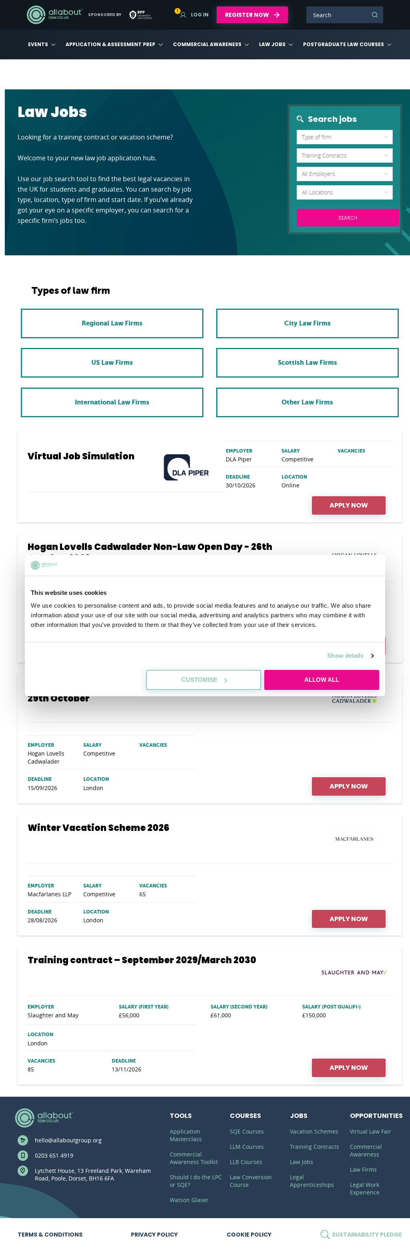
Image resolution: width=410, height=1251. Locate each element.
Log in (194, 14)
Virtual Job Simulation (81, 456)
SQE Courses (247, 1131)
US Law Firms (112, 362)
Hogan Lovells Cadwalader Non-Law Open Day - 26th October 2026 (150, 553)
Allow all (321, 679)
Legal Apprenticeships (312, 1180)
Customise (199, 679)
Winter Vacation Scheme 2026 (98, 828)
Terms (50, 1235)
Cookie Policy (249, 1235)
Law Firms (363, 1169)
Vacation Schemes (314, 1131)
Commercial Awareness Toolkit (194, 1158)
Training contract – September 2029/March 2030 (142, 960)
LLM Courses (247, 1146)
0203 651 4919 (54, 1155)
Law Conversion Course (251, 1180)
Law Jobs (272, 44)
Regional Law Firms (112, 323)
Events (38, 44)
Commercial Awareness (207, 44)
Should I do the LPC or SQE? (196, 1180)
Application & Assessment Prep (110, 44)
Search (374, 14)
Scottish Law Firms (307, 362)
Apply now (349, 505)
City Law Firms (307, 323)
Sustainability (366, 1235)
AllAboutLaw (54, 15)
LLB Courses (246, 1162)
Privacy (154, 1235)
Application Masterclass (186, 1135)
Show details (345, 655)
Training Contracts (314, 1146)
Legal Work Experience (365, 1188)
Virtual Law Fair (370, 1131)
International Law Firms (112, 402)
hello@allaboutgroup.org (68, 1140)
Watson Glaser (189, 1200)
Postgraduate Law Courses (343, 44)
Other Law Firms (307, 402)
